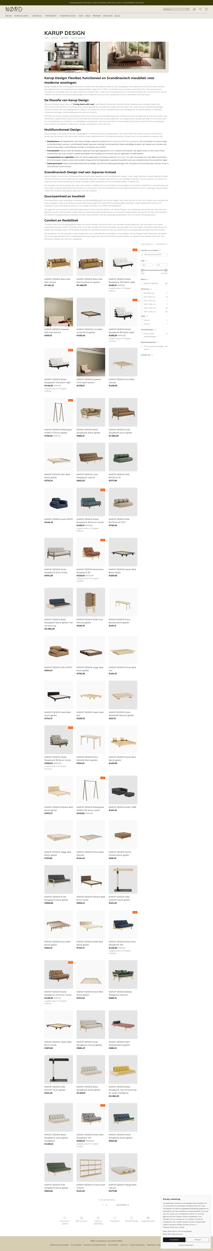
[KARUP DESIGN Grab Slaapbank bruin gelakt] (123, 412)
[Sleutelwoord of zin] (142, 254)
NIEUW (8, 16)
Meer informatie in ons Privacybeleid (177, 1231)
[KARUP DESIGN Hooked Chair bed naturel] (91, 362)
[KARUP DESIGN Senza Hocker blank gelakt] (123, 834)
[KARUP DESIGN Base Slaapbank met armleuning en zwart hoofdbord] (123, 1069)
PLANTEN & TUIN (68, 16)
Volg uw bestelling (98, 1222)
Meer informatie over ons (173, 1234)
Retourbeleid (113, 1245)
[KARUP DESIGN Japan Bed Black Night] (123, 552)
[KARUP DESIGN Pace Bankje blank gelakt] (123, 602)
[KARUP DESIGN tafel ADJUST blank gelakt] (123, 879)
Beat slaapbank (115, 141)
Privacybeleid (76, 1245)
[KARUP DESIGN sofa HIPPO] (58, 650)
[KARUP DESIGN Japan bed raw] (91, 695)
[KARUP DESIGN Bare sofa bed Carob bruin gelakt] (91, 262)
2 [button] (106, 1205)
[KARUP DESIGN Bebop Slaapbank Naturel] (123, 974)
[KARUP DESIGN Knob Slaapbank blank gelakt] (58, 879)
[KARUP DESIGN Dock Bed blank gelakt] (91, 974)
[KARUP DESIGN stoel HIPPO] (58, 502)
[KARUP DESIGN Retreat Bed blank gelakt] (58, 790)
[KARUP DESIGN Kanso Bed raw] (123, 650)
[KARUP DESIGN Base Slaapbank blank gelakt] (91, 1069)
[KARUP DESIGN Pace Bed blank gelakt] (58, 924)
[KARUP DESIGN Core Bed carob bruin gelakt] (91, 312)
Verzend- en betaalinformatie (95, 1245)
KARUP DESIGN (78, 38)
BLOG (117, 16)
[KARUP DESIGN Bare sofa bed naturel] (58, 262)
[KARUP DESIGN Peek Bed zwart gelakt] (58, 695)
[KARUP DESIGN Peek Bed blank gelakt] (91, 924)
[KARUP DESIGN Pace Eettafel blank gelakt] (91, 739)
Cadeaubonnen (148, 1221)
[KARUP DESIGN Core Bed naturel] (123, 362)
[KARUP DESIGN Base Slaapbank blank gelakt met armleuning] (58, 602)
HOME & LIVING (21, 16)
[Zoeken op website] (187, 9)
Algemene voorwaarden (59, 1245)
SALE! (87, 16)
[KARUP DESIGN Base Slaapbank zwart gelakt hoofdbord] (58, 1117)
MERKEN (97, 16)
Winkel (54, 38)
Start (46, 38)
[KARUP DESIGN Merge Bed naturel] (123, 1167)
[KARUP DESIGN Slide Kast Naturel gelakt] (91, 602)
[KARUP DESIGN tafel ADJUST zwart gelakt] (58, 1069)
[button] (13, 9)
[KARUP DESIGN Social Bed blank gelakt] (123, 739)
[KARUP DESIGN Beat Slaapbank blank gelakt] (91, 412)
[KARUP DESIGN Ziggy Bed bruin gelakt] (91, 650)
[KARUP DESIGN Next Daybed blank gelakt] (123, 1024)
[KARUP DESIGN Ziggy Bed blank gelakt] (58, 834)
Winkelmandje (131, 1221)
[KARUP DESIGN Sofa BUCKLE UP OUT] (123, 502)
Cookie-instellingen (137, 1245)
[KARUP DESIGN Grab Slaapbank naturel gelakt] (91, 1024)
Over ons (123, 1245)
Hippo (119, 157)
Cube (126, 157)
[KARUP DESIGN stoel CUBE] (123, 790)
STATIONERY (51, 16)
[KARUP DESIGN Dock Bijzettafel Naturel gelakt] (123, 695)
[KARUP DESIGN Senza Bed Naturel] (91, 834)
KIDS (81, 16)
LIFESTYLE (37, 16)
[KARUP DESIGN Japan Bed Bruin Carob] (58, 1024)
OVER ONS (108, 16)
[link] (186, 1244)
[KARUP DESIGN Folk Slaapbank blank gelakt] (58, 1167)
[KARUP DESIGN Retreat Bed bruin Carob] (91, 879)
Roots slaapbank (131, 141)
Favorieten (115, 1221)
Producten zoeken (65, 1222)
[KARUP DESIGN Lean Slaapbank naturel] (91, 457)
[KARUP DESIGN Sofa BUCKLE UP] (123, 457)
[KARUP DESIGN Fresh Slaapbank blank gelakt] (123, 1117)
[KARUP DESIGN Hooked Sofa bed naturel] (58, 312)
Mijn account (81, 1221)
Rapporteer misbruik (155, 1245)
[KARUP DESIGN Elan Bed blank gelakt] (58, 457)
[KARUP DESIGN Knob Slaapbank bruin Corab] (58, 552)
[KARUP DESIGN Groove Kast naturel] (91, 1167)
